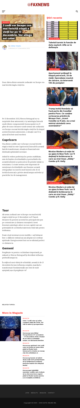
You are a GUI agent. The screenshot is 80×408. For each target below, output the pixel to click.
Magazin (43, 393)
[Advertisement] (23, 66)
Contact (51, 393)
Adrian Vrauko (16, 46)
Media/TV (34, 393)
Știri (27, 393)
